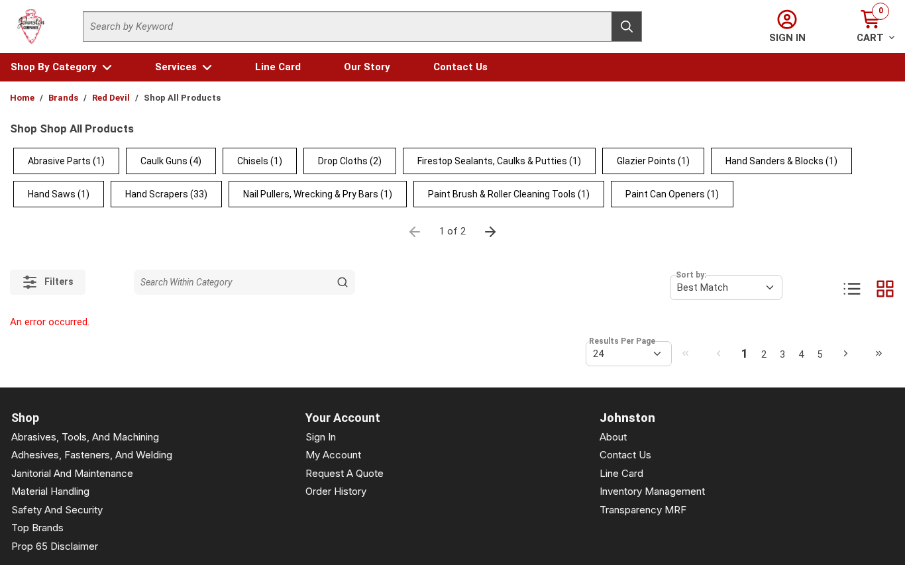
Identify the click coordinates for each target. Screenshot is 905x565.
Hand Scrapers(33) (166, 194)
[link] (685, 353)
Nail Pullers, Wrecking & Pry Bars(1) (317, 194)
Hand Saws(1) (58, 194)
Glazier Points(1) (653, 161)
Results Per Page (622, 341)
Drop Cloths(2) (350, 161)
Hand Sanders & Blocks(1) (781, 161)
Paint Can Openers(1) (672, 194)
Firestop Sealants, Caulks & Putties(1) (499, 161)
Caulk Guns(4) (170, 161)
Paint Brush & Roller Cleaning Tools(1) (509, 194)
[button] (61, 67)
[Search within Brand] (342, 282)
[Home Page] (31, 26)
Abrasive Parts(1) (66, 161)
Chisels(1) (259, 161)
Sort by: (691, 275)
